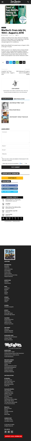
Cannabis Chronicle (8, 411)
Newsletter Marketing (9, 371)
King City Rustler (8, 395)
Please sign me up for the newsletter (11, 163)
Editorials (6, 300)
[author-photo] (15, 83)
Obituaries (4, 27)
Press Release (7, 270)
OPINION (6, 297)
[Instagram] (8, 432)
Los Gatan (6, 396)
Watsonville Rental (8, 339)
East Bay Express (8, 379)
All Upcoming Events (8, 319)
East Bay (6, 413)
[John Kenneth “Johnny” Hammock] (5, 119)
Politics (6, 293)
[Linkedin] (14, 62)
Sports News (7, 311)
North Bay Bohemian (9, 384)
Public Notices (7, 283)
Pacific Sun (6, 385)
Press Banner (7, 399)
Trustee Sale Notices (8, 356)
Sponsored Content (8, 368)
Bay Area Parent (8, 408)
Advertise (6, 281)
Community (7, 298)
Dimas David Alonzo (14, 110)
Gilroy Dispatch (7, 390)
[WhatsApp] (17, 62)
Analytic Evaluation (8, 370)
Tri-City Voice (7, 403)
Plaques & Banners (8, 276)
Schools (6, 292)
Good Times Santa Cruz (9, 381)
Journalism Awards (8, 421)
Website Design (7, 362)
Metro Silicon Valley (8, 382)
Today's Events (7, 320)
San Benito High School (9, 314)
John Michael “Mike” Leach (16, 103)
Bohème (6, 410)
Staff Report (5, 35)
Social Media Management (10, 367)
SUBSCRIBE (7, 261)
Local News (7, 288)
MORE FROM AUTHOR (19, 99)
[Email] (20, 62)
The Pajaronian (7, 402)
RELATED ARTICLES (7, 99)
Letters (5, 301)
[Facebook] (7, 62)
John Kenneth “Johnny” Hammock (18, 117)
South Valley (7, 414)
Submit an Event (8, 322)
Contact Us (6, 267)
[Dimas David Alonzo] (5, 112)
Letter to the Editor (8, 269)
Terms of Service (8, 273)
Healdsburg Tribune (8, 392)
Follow (15, 188)
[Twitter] (10, 62)
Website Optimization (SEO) (10, 365)
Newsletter (6, 266)
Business (6, 289)
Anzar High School (8, 313)
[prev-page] (2, 124)
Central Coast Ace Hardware (10, 336)
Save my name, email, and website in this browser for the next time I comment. (15, 159)
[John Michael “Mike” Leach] (5, 106)
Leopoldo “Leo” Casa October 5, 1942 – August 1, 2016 (8, 73)
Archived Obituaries (8, 330)
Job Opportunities (8, 419)
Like (16, 185)
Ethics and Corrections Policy (10, 275)
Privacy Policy (7, 272)
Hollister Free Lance (8, 393)
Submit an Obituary (8, 332)
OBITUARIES (7, 327)
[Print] (24, 62)
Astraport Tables (8, 338)
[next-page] (5, 124)
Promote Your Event (8, 323)
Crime (5, 291)
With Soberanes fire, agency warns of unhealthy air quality (23, 73)
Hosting (6, 364)
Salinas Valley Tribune (9, 400)
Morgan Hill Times (8, 397)
